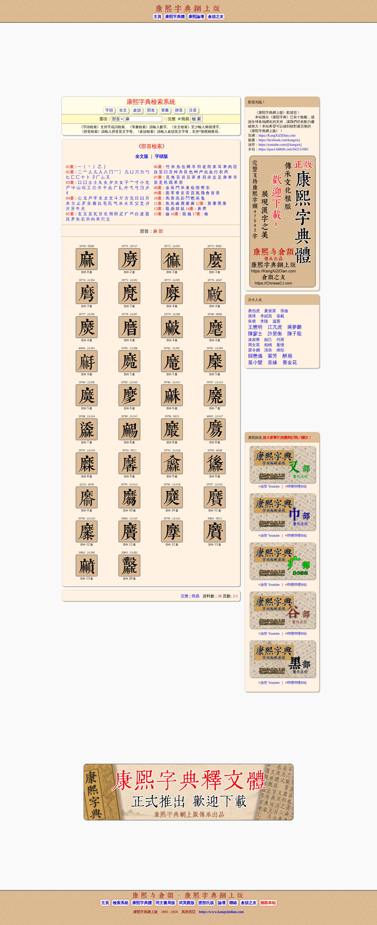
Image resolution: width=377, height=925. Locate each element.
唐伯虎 (254, 311)
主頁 (157, 16)
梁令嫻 (254, 350)
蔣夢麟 (294, 327)
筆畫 (165, 110)
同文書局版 (165, 903)
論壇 (222, 903)
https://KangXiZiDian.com (277, 135)
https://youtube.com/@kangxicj (280, 144)
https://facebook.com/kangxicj (279, 140)
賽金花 (290, 362)
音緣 (272, 362)
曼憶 (280, 345)
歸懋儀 (255, 356)
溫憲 (276, 321)
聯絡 (233, 903)
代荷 (280, 339)
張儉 (284, 311)
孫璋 (252, 316)
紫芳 (272, 356)
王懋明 (255, 327)
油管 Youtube (270, 486)
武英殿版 (187, 903)
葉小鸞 (255, 362)
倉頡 (137, 110)
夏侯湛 (270, 311)
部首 (151, 110)
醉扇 (287, 356)
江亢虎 (275, 327)
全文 (123, 110)
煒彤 (280, 350)
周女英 (254, 345)
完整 (184, 596)
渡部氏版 (206, 903)
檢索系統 (121, 903)
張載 (280, 316)
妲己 (268, 339)
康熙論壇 (196, 16)
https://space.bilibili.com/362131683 (283, 149)
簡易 (195, 596)
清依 (268, 350)
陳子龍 (294, 333)
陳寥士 (255, 333)
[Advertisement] (188, 61)
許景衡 (275, 333)
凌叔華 (254, 339)
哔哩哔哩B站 (297, 486)
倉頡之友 (216, 16)
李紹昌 (266, 316)
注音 (193, 110)
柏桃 (268, 345)
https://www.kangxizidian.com (221, 912)
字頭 (109, 110)
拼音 (179, 110)
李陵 (264, 321)
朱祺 (252, 321)
